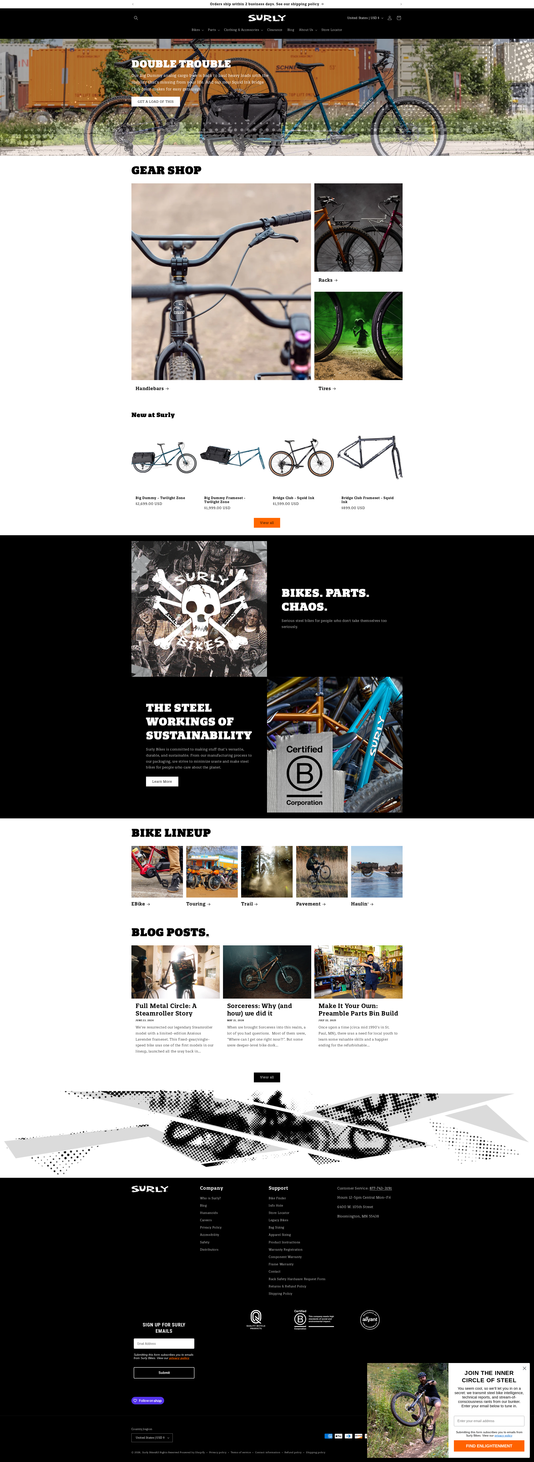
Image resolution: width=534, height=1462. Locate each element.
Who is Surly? (210, 1198)
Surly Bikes (149, 1452)
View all (267, 523)
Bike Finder (277, 1198)
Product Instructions (284, 1242)
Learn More (162, 782)
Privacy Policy (211, 1227)
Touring (196, 904)
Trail (247, 904)
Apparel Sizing (280, 1235)
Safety (205, 1242)
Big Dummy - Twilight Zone (160, 498)
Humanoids (209, 1213)
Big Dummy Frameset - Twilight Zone (225, 500)
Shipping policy (315, 1452)
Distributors (209, 1250)
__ (267, 1134)
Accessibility (209, 1235)
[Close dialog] (524, 1368)
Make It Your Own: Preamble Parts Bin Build (358, 1009)
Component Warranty (285, 1257)
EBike (138, 904)
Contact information (267, 1452)
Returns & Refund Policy (287, 1286)
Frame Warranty (281, 1264)
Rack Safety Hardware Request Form (297, 1279)
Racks (326, 280)
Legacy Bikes (278, 1220)
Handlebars (150, 388)
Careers (206, 1220)
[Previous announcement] (132, 4)
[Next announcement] (401, 4)
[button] (136, 18)
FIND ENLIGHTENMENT (489, 1446)
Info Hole (276, 1205)
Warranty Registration (286, 1250)
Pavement (308, 904)
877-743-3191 (381, 1188)
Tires (325, 388)
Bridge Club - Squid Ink (293, 498)
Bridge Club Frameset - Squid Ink (367, 500)
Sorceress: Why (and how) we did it (259, 1009)
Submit (164, 1373)
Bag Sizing (276, 1227)
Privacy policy (218, 1452)
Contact (274, 1271)
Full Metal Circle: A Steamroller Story (166, 1009)
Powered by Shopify (192, 1452)
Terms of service (241, 1452)
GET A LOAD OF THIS (156, 101)
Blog (203, 1205)
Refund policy (293, 1452)
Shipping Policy (280, 1294)
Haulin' (360, 904)
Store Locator (279, 1213)
